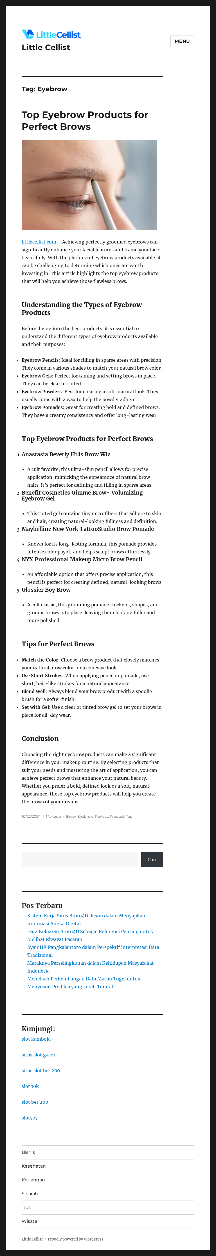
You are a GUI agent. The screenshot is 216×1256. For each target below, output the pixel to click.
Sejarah (30, 1193)
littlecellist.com (39, 242)
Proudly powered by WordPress (76, 1239)
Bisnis (28, 1152)
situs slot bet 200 (41, 1070)
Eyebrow (85, 816)
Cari (152, 859)
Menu (182, 41)
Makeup (53, 816)
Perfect (101, 816)
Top (129, 816)
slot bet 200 (35, 1102)
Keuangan (33, 1180)
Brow (71, 816)
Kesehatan (34, 1166)
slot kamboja (36, 1039)
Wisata (29, 1221)
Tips (26, 1207)
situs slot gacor (38, 1055)
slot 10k (30, 1086)
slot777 (30, 1118)
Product (117, 816)
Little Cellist (46, 47)
